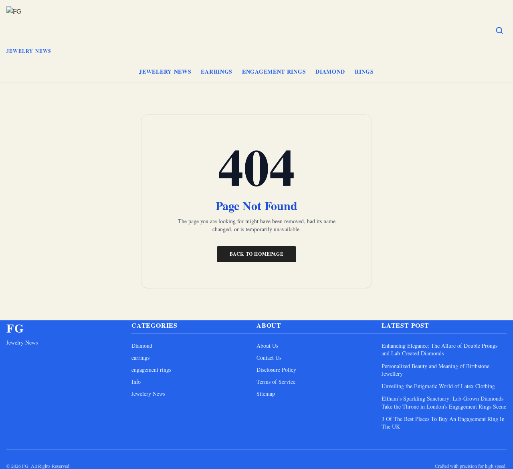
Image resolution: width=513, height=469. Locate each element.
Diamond (330, 71)
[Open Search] (499, 30)
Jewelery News (165, 71)
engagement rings (274, 71)
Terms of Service (275, 381)
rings (364, 71)
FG (15, 328)
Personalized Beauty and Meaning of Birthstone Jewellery (435, 369)
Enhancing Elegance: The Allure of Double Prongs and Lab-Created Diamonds (439, 349)
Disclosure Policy (276, 369)
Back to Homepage (257, 254)
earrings (216, 71)
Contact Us (268, 357)
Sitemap (265, 393)
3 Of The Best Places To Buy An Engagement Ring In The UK (443, 422)
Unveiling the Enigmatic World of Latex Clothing (438, 386)
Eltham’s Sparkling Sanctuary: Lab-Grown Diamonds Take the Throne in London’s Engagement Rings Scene (444, 402)
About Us (267, 345)
